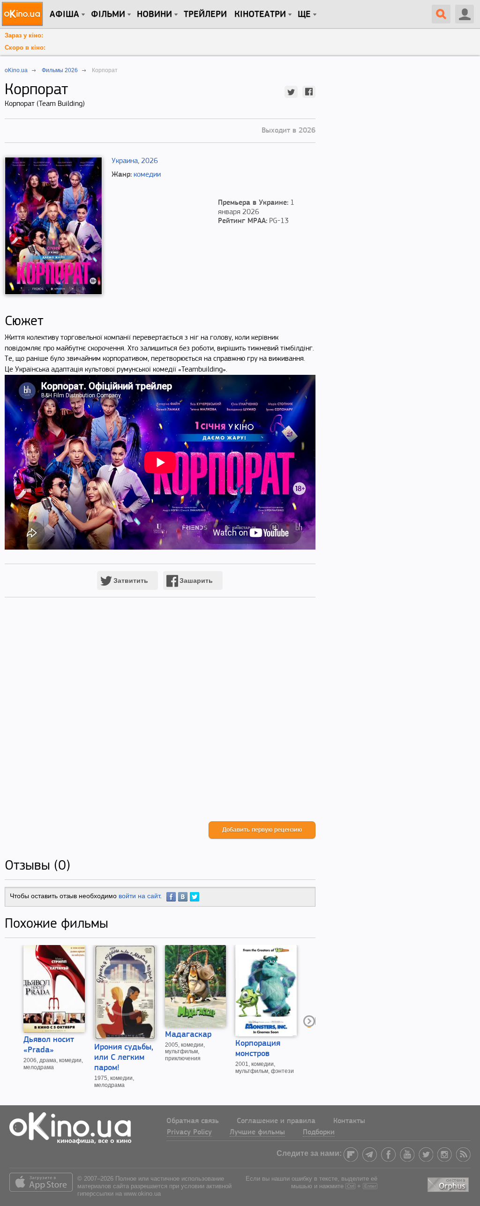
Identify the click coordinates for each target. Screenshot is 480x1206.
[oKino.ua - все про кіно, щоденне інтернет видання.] (23, 14)
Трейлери (205, 14)
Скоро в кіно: (25, 47)
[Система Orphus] (449, 1183)
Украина (125, 161)
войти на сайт (139, 896)
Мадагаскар (188, 1035)
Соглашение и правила (276, 1121)
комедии (147, 175)
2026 (149, 161)
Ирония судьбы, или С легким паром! (123, 1057)
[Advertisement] (160, 719)
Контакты (349, 1121)
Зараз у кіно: (24, 35)
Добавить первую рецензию (262, 830)
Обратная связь (192, 1121)
